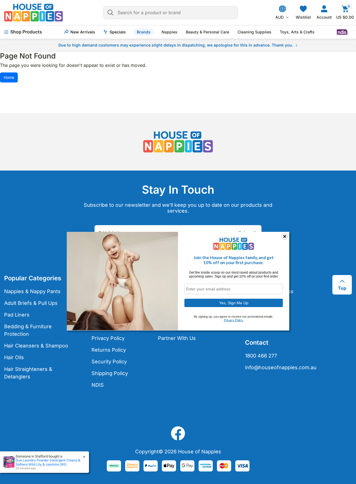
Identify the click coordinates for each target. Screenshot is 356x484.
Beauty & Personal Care (207, 32)
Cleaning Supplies (254, 32)
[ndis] (342, 32)
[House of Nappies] (33, 12)
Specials (118, 32)
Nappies (169, 32)
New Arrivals (82, 32)
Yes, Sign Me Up (233, 302)
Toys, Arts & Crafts (297, 32)
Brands (143, 32)
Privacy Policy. (234, 320)
